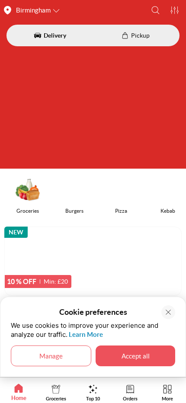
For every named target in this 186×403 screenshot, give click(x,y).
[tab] (18, 392)
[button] (155, 10)
